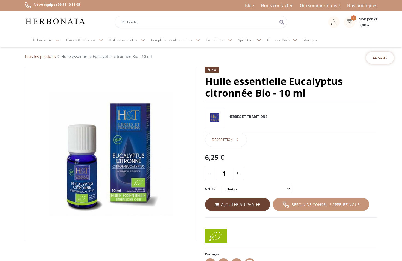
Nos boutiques (362, 5)
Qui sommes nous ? (320, 5)
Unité (210, 188)
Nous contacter (277, 5)
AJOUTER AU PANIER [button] (240, 204)
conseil (380, 57)
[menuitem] (310, 40)
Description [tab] (222, 139)
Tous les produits (40, 56)
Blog (249, 5)
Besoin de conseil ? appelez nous (326, 204)
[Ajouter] (237, 173)
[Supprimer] (210, 173)
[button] (360, 22)
